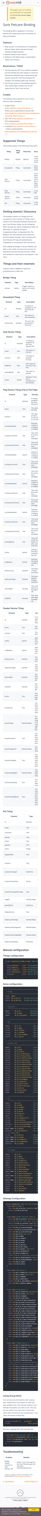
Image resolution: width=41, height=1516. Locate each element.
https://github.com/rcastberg (24, 126)
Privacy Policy (26, 1513)
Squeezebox (9, 1481)
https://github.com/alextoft (23, 119)
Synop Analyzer (31, 1481)
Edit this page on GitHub (23, 1476)
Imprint (25, 1500)
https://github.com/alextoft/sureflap (19, 124)
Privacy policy (17, 1500)
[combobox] (38, 2)
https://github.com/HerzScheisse (18, 108)
